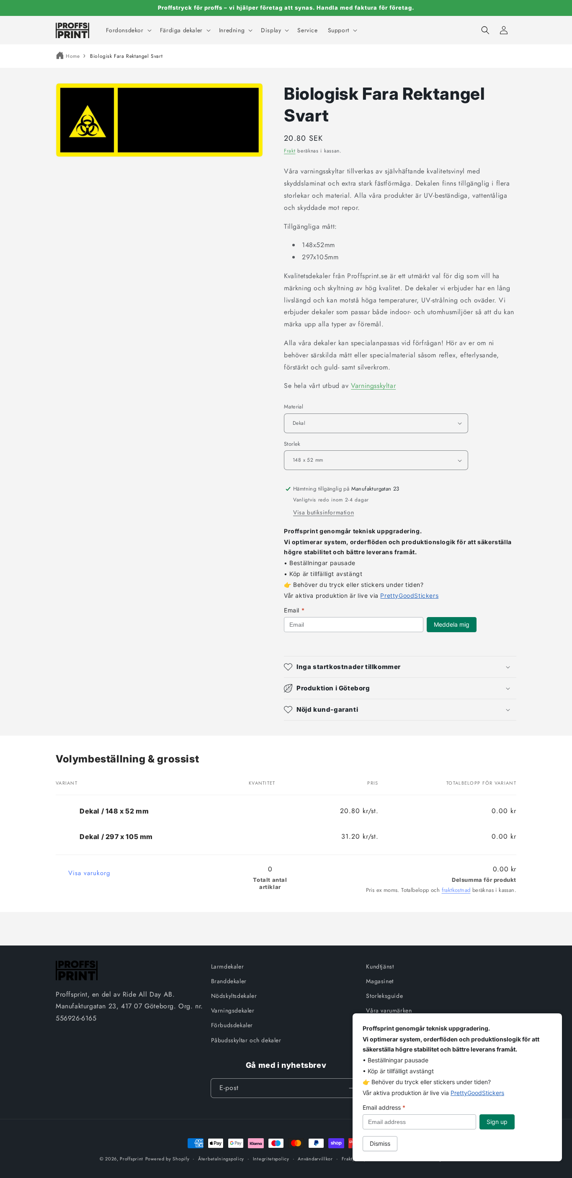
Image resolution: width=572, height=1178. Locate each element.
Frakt (290, 151)
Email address (384, 1107)
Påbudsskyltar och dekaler (246, 1040)
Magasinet (379, 981)
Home (73, 56)
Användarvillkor (315, 1158)
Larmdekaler (227, 966)
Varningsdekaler (233, 1010)
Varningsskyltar (373, 385)
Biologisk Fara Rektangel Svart (126, 56)
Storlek (292, 444)
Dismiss (380, 1143)
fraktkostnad (456, 890)
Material (293, 407)
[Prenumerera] (352, 1088)
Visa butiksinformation (323, 512)
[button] (128, 30)
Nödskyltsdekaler (234, 996)
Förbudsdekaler (232, 1025)
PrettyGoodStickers (409, 595)
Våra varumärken (389, 1010)
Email (294, 610)
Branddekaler (229, 981)
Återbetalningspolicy (221, 1158)
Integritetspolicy (271, 1158)
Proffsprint (131, 1158)
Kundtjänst (380, 966)
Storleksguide (384, 996)
